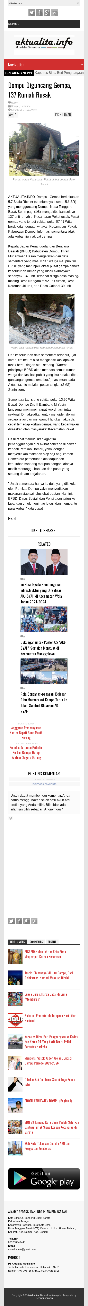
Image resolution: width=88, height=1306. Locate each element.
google (47, 12)
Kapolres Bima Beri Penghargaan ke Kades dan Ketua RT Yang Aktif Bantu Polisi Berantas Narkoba (51, 1041)
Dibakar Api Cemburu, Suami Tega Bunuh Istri (50, 1082)
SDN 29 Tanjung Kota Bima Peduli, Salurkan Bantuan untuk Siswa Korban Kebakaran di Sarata (52, 1127)
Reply (14, 102)
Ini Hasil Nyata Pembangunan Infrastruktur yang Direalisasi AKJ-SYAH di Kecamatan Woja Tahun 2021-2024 (41, 592)
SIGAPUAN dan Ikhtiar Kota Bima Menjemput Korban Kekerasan (45, 954)
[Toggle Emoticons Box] (10, 818)
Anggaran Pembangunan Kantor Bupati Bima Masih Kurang (26, 732)
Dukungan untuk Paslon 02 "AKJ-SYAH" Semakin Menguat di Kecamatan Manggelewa (43, 647)
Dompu (15, 106)
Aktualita (34, 1295)
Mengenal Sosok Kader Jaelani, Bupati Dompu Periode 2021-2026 (48, 1061)
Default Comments (44, 779)
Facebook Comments (44, 784)
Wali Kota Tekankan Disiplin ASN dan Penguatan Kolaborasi (47, 1146)
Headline (25, 106)
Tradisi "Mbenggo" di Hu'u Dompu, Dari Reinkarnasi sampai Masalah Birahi (49, 975)
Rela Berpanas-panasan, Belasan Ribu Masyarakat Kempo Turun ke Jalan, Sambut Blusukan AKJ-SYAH (43, 702)
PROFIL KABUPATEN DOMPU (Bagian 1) (48, 1100)
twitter (31, 12)
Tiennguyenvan (44, 1298)
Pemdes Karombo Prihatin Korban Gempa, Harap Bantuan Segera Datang (26, 752)
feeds (54, 12)
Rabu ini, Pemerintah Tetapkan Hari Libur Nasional (50, 1018)
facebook (39, 12)
